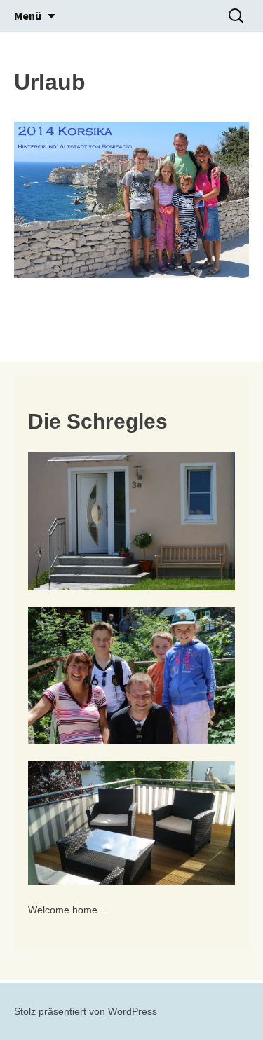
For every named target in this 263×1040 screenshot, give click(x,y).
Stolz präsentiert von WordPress (85, 1011)
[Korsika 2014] (131, 200)
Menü (27, 15)
